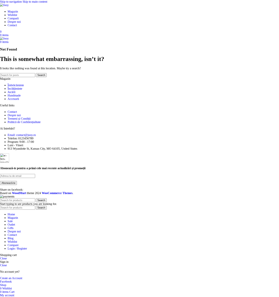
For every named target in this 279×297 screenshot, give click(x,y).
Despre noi (14, 115)
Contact (12, 111)
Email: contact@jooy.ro (22, 135)
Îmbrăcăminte (16, 85)
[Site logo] (4, 5)
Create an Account (11, 278)
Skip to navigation (11, 1)
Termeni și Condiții (19, 118)
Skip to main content (35, 1)
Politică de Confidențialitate (24, 122)
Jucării (11, 92)
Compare (13, 245)
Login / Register (17, 248)
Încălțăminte (15, 88)
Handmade (14, 95)
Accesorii (13, 98)
